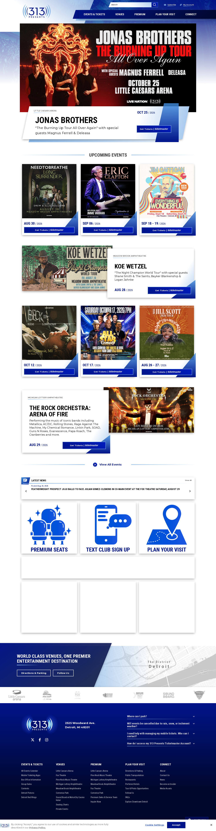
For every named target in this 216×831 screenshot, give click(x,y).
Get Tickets (146, 129)
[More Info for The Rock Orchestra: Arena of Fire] (149, 410)
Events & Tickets (32, 764)
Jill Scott (155, 332)
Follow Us (63, 673)
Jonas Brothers (66, 120)
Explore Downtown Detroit (136, 802)
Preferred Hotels (132, 784)
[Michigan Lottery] (108, 695)
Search (114, 5)
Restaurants (130, 780)
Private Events (62, 809)
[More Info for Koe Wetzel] (67, 268)
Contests (25, 788)
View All (188, 480)
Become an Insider (168, 784)
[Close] (211, 825)
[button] (26, 491)
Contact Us (165, 775)
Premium (96, 764)
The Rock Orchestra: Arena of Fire (60, 411)
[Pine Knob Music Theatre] (47, 695)
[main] (108, 321)
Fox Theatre (61, 775)
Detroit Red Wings (29, 797)
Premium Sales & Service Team (104, 797)
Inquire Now (96, 802)
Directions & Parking (33, 673)
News (162, 780)
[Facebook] (40, 740)
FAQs (127, 797)
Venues (60, 764)
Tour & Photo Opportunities (137, 788)
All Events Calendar (29, 771)
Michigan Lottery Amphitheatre (69, 784)
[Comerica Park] (199, 695)
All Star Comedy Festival (103, 329)
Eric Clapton (99, 192)
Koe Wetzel (131, 266)
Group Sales (26, 784)
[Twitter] (32, 740)
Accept (176, 825)
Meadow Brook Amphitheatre (68, 788)
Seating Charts (62, 804)
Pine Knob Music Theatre (66, 780)
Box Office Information (31, 780)
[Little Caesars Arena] (16, 695)
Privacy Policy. (37, 827)
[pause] (212, 690)
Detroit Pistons (27, 793)
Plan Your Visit (135, 764)
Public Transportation (134, 775)
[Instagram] (46, 740)
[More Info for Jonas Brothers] (108, 67)
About (162, 771)
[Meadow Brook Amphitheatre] (138, 695)
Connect (165, 764)
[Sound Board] (169, 695)
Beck (31, 332)
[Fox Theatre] (78, 695)
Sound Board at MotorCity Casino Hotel (70, 798)
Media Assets (166, 788)
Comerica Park (62, 793)
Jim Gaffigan (157, 192)
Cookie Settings (154, 825)
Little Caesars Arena (64, 771)
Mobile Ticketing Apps (30, 775)
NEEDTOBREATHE (43, 191)
